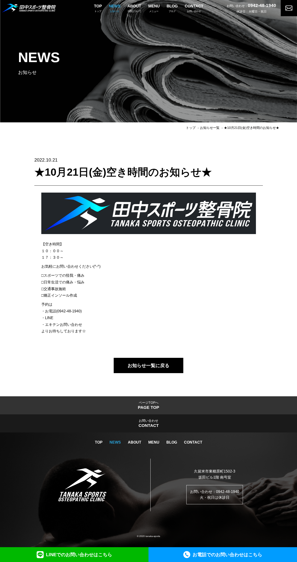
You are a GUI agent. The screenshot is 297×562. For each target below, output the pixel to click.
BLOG (171, 442)
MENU (153, 442)
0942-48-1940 (262, 5)
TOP (99, 442)
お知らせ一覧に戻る (148, 365)
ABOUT (134, 442)
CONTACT (193, 442)
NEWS (115, 442)
